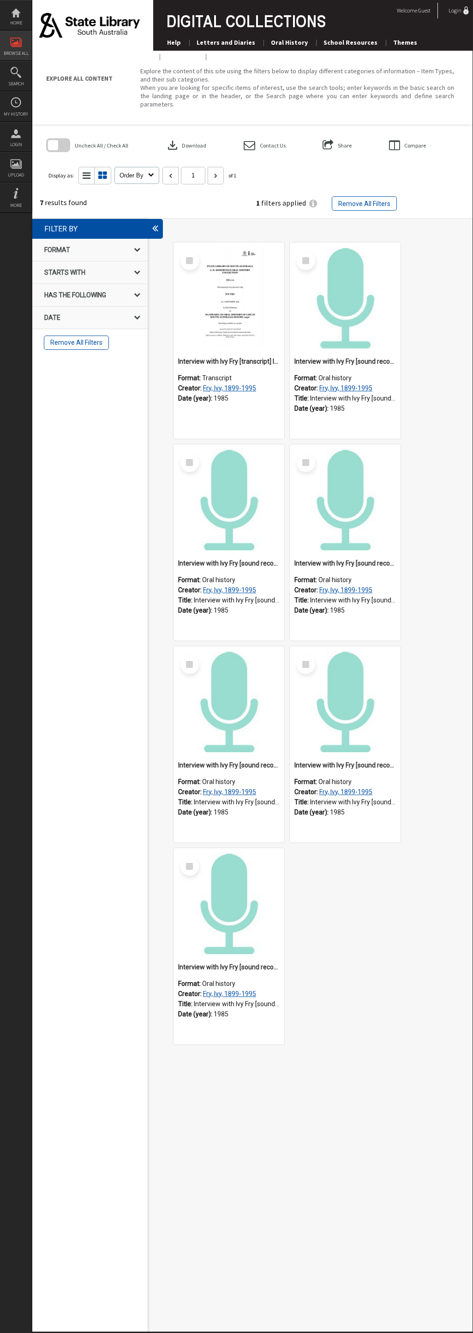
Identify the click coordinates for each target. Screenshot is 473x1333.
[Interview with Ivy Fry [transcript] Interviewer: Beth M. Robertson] (229, 297)
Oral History (289, 42)
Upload (16, 175)
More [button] (16, 205)
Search (16, 84)
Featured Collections (245, 57)
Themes (405, 42)
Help (174, 42)
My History (16, 114)
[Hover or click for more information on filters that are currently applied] (313, 203)
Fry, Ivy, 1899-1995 (229, 388)
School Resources (350, 42)
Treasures (182, 57)
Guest (424, 10)
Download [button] (186, 145)
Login (16, 144)
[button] (264, 145)
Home (16, 23)
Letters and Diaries (226, 42)
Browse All (16, 53)
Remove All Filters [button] (364, 203)
